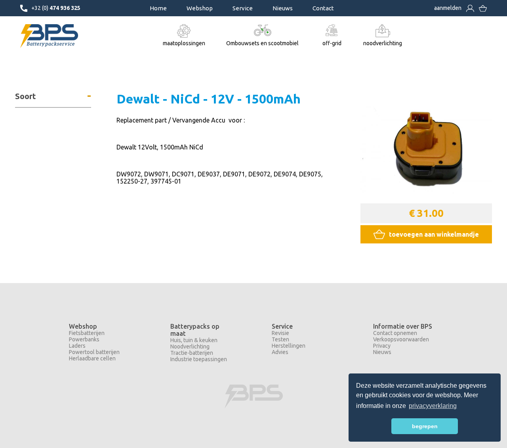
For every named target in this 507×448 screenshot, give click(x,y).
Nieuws (283, 8)
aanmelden (447, 8)
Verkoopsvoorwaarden (401, 339)
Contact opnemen (395, 333)
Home (158, 8)
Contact (323, 8)
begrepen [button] (425, 426)
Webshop (200, 8)
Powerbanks (84, 339)
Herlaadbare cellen (92, 358)
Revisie (280, 333)
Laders (77, 346)
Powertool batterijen (94, 352)
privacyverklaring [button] (433, 405)
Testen (280, 339)
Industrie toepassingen (198, 359)
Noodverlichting (190, 346)
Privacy (382, 346)
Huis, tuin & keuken (193, 340)
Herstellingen (288, 346)
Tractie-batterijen (191, 353)
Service (243, 8)
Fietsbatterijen (87, 333)
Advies (280, 352)
